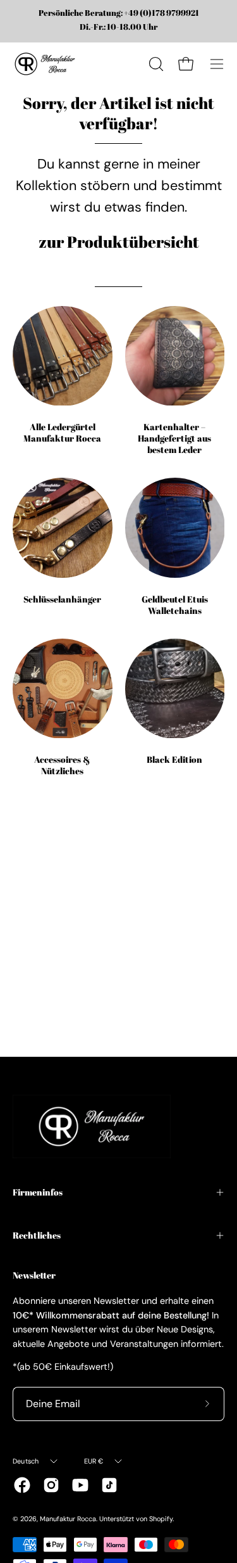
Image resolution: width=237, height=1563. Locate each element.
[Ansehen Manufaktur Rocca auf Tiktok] (109, 1485)
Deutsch (26, 1461)
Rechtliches (37, 1235)
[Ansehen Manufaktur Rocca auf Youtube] (80, 1485)
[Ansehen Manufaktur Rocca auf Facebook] (22, 1485)
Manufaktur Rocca (68, 1518)
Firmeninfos (38, 1192)
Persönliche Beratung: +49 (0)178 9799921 (119, 13)
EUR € (94, 1461)
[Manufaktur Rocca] (44, 64)
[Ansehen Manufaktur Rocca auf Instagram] (51, 1485)
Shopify (161, 1518)
